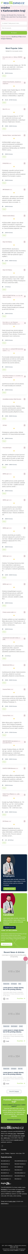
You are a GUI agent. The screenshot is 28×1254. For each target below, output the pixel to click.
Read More (20, 998)
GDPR (11, 1247)
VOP (14, 1247)
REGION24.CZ (18, 1179)
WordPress (15, 36)
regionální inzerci (18, 1140)
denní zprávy (13, 1133)
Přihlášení (7, 1153)
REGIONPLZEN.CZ (5, 1161)
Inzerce (2, 1153)
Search (15, 32)
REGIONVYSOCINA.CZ (20, 1164)
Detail (4, 75)
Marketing (9, 38)
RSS (23, 1153)
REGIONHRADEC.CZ (6, 1179)
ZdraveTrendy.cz (4, 1203)
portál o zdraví (12, 1201)
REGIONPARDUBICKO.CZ (21, 1161)
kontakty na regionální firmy (14, 1135)
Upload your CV (6, 944)
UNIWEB (19, 1191)
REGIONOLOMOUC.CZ (20, 1173)
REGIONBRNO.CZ (19, 1167)
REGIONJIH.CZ (4, 1167)
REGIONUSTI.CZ (5, 1173)
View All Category (14, 1091)
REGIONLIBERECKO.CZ (6, 1176)
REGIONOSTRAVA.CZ (20, 1176)
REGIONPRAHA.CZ (5, 1170)
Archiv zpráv (19, 1153)
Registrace (12, 1153)
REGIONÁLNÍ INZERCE (14, 1119)
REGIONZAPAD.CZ (5, 1164)
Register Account (9, 888)
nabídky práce (7, 1137)
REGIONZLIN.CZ (18, 1170)
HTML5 (20, 36)
